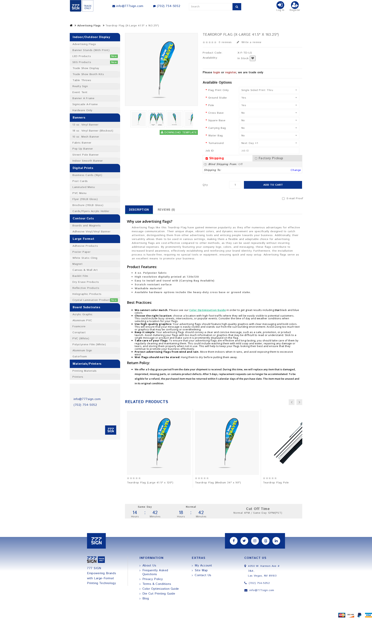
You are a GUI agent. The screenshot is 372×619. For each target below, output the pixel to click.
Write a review (250, 42)
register (230, 72)
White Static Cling (84, 258)
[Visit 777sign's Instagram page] (255, 541)
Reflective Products (85, 288)
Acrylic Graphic (82, 314)
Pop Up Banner (82, 149)
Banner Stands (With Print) (91, 50)
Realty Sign (80, 86)
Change (296, 170)
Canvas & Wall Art (85, 270)
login (216, 72)
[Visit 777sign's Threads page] (266, 541)
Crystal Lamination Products (94, 300)
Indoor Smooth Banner (87, 161)
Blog (145, 598)
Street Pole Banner (85, 155)
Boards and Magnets (86, 226)
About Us (149, 565)
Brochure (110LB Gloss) (87, 205)
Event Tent (80, 92)
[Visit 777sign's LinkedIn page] (276, 541)
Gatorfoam (79, 356)
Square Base (217, 120)
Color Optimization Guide (160, 589)
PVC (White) (80, 338)
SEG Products (94, 62)
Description (139, 209)
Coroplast (79, 332)
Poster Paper (81, 252)
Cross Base (216, 113)
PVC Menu (79, 193)
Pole (211, 105)
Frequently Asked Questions (155, 572)
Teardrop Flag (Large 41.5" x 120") (150, 483)
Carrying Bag (217, 128)
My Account (203, 565)
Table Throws (81, 80)
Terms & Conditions (156, 584)
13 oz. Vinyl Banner (85, 125)
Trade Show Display (85, 68)
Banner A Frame (83, 98)
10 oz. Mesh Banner (85, 137)
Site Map (201, 570)
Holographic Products (87, 294)
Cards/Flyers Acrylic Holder (90, 211)
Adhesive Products (85, 246)
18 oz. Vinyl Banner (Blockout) (92, 131)
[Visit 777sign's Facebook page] (234, 541)
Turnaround (216, 143)
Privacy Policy (152, 579)
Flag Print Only (218, 90)
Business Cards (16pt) (87, 175)
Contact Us (203, 575)
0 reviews (225, 42)
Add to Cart (273, 185)
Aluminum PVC (82, 320)
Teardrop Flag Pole (276, 483)
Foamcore (79, 326)
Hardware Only (82, 110)
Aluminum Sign (82, 350)
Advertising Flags (89, 26)
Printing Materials (84, 371)
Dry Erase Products (85, 282)
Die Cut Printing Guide (158, 593)
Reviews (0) (166, 209)
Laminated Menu (83, 187)
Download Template (180, 132)
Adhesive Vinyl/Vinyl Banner (91, 232)
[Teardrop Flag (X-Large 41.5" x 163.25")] (138, 119)
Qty (205, 185)
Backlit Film (80, 276)
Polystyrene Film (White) (89, 344)
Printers (77, 377)
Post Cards (80, 181)
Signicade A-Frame (85, 104)
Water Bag (215, 136)
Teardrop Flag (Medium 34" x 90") (218, 483)
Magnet (77, 264)
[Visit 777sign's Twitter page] (244, 541)
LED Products (94, 56)
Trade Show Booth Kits (88, 74)
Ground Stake (217, 98)
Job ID (210, 151)
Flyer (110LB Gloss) (85, 199)
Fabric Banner (81, 143)
